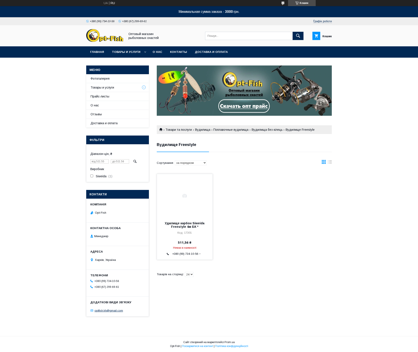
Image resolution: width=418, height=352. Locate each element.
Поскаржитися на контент (197, 346)
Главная (97, 52)
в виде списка (330, 163)
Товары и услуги (126, 52)
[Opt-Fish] (104, 40)
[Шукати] (298, 36)
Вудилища (202, 129)
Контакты (178, 52)
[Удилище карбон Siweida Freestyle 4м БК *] (184, 196)
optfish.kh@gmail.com (108, 310)
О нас (157, 52)
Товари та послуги (178, 129)
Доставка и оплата (211, 52)
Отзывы (96, 114)
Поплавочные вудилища (230, 129)
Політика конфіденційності (231, 346)
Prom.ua (229, 342)
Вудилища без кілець (267, 129)
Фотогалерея (100, 78)
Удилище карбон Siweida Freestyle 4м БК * (184, 224)
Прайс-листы (100, 96)
